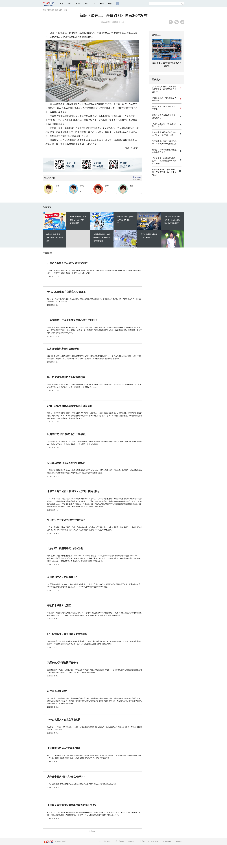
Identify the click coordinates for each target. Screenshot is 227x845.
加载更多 (92, 831)
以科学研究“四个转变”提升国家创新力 (67, 434)
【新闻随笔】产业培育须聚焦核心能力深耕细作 (72, 320)
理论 (86, 3)
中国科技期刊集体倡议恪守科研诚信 (66, 520)
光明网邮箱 (166, 841)
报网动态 (131, 841)
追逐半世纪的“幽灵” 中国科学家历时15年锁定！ (54, 237)
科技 (102, 3)
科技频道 (50, 10)
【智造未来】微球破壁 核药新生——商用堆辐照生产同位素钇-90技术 (164, 161)
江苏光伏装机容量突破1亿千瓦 (63, 348)
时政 (62, 3)
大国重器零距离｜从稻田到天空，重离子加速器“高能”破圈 (101, 237)
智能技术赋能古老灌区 (59, 605)
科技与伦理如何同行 (58, 691)
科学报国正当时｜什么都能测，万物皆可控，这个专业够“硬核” (164, 172)
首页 (44, 10)
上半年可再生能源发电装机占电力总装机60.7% (71, 805)
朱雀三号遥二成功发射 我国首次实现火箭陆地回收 (73, 491)
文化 (94, 3)
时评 (78, 3)
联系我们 (143, 841)
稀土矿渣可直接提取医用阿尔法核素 (66, 377)
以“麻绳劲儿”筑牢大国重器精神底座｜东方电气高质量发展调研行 (164, 89)
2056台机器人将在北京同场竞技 (63, 719)
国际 (70, 3)
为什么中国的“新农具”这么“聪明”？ (66, 776)
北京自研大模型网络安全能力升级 (65, 548)
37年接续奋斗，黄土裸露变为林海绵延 (67, 634)
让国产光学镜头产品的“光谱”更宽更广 (67, 263)
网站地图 (178, 841)
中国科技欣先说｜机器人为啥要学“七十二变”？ (125, 220)
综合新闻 (58, 10)
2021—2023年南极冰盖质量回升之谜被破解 (69, 405)
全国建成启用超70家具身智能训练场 (66, 463)
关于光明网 (119, 841)
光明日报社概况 (105, 841)
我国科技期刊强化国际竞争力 (62, 662)
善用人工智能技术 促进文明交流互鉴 (66, 291)
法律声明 (154, 841)
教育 (110, 3)
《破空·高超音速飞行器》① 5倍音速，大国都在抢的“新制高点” (172, 220)
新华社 (108, 22)
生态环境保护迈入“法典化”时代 (63, 748)
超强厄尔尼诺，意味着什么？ (62, 577)
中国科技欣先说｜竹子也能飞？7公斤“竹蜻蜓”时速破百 (78, 220)
